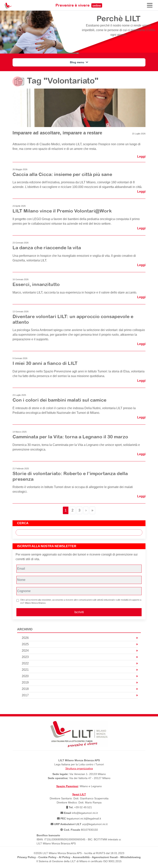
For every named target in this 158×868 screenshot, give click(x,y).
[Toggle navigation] (149, 5)
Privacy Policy (26, 857)
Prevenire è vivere (78, 5)
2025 (25, 644)
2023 (25, 657)
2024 (25, 650)
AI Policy (64, 857)
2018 (25, 688)
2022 (25, 663)
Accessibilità (81, 857)
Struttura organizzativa (79, 768)
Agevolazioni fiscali (105, 857)
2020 (25, 676)
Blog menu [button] (77, 62)
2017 (25, 695)
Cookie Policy (47, 857)
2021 (25, 669)
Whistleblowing (130, 857)
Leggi (141, 156)
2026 (25, 637)
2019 (25, 682)
